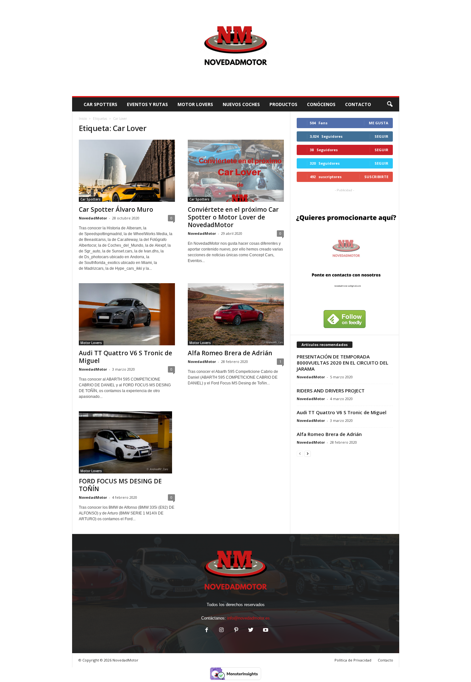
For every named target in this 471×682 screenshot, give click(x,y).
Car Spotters (100, 104)
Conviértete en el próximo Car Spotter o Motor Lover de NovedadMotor (233, 217)
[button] (390, 104)
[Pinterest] (236, 630)
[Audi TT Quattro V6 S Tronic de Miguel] (127, 314)
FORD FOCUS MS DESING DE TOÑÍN (120, 485)
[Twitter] (251, 630)
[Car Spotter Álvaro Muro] (127, 171)
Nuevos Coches (241, 104)
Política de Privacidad (353, 660)
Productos (283, 104)
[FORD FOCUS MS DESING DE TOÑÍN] (127, 442)
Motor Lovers (195, 104)
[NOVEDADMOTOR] (235, 48)
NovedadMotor (93, 218)
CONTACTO (358, 104)
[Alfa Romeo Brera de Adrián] (236, 314)
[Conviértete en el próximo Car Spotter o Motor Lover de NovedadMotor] (236, 171)
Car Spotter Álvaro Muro (116, 209)
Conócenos (321, 104)
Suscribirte (376, 176)
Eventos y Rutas (147, 104)
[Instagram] (221, 630)
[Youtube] (265, 630)
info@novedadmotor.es (248, 618)
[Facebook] (206, 630)
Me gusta (378, 122)
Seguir (381, 136)
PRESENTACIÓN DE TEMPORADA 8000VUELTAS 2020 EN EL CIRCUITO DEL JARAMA (342, 362)
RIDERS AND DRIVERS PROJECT (331, 390)
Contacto (385, 660)
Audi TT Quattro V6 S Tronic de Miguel (125, 357)
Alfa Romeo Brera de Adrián (230, 353)
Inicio (83, 118)
